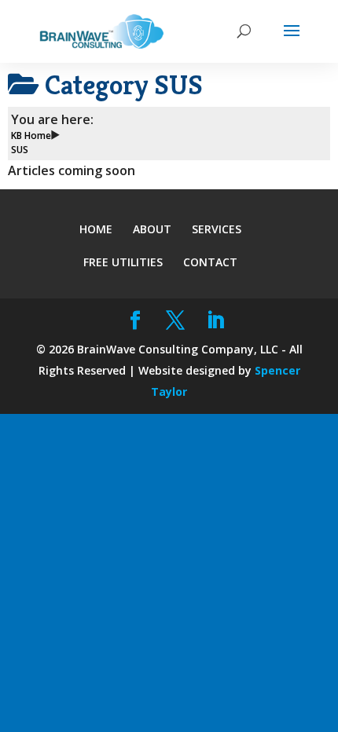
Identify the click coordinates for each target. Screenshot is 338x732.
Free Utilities (123, 261)
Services (216, 228)
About (152, 228)
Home (95, 228)
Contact (210, 261)
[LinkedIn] (215, 320)
